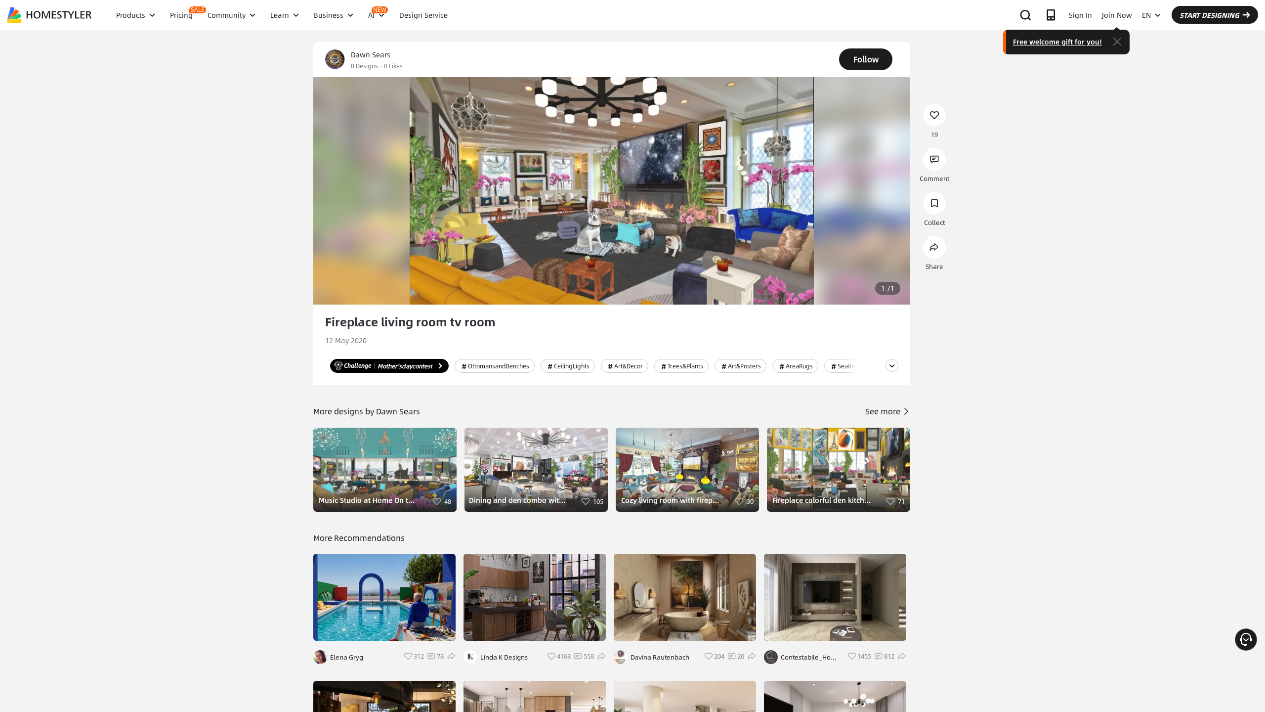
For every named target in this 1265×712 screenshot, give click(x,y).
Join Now (1117, 14)
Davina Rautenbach (660, 657)
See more (883, 411)
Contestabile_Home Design (811, 657)
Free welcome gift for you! (1057, 41)
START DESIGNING (1209, 14)
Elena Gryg (346, 657)
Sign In (1080, 14)
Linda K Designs (504, 657)
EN (1146, 14)
